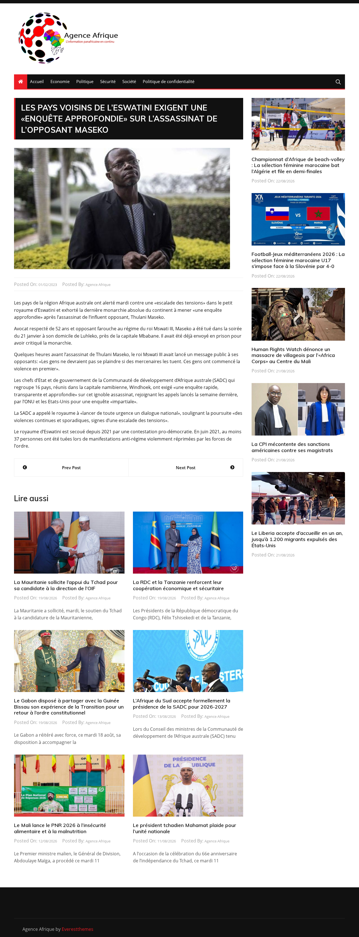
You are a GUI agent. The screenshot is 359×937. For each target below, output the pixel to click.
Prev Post (71, 467)
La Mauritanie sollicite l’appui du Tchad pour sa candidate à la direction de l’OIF (66, 585)
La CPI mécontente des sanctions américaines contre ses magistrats (292, 447)
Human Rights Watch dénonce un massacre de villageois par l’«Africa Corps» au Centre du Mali (293, 355)
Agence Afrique (98, 284)
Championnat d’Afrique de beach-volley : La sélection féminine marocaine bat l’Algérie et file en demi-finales (298, 165)
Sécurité (108, 81)
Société (129, 81)
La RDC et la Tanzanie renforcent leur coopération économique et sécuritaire (178, 585)
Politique (84, 81)
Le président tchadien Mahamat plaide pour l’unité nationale (184, 828)
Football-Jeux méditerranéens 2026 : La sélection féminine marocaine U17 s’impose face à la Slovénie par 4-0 (298, 260)
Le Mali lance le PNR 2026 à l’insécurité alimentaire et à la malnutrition (60, 828)
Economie (60, 81)
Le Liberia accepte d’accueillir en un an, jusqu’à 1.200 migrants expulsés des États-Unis (297, 539)
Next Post (185, 467)
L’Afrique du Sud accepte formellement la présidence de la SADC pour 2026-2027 (181, 703)
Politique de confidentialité (168, 81)
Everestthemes (77, 929)
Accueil (37, 81)
